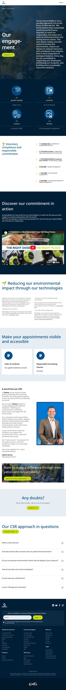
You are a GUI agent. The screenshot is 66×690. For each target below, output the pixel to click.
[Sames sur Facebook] (59, 605)
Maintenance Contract (30, 643)
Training (26, 639)
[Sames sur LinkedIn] (53, 605)
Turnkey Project (28, 633)
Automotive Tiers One (8, 635)
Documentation (28, 664)
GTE (17, 315)
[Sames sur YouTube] (56, 605)
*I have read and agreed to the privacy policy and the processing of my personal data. (23, 622)
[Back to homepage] (3, 2)
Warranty (26, 641)
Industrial (4, 645)
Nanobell (12, 315)
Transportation (6, 647)
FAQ (25, 649)
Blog (25, 658)
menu (60, 2)
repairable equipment (45, 319)
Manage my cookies (50, 656)
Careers (47, 641)
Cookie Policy (48, 654)
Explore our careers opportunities (16, 478)
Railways (4, 643)
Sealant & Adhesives (7, 660)
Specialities (5, 649)
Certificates (27, 662)
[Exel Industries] (33, 684)
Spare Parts (27, 645)
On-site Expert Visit (29, 637)
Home (3, 8)
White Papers (27, 660)
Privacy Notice (49, 652)
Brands (47, 639)
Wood (3, 639)
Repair (25, 647)
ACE (3, 641)
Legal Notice (48, 650)
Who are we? (48, 633)
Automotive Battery (7, 637)
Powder (4, 658)
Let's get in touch (9, 532)
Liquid (3, 656)
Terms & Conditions (50, 658)
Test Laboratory (28, 635)
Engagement (48, 635)
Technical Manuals (29, 656)
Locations (48, 637)
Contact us (7, 55)
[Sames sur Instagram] (62, 605)
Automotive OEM (6, 633)
